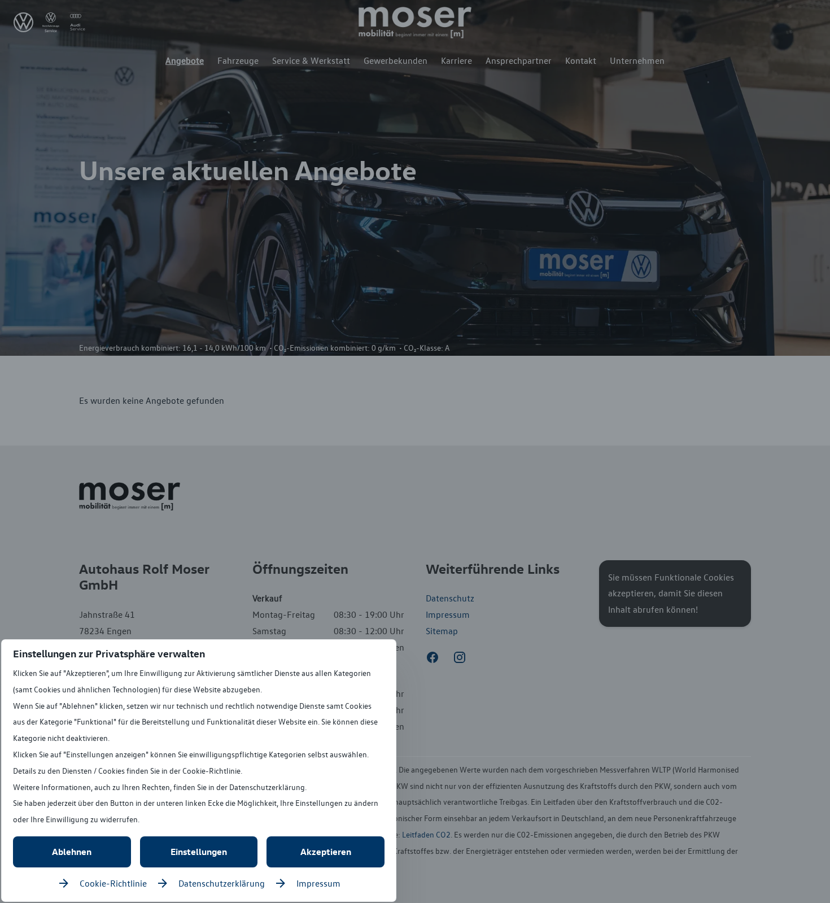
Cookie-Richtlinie (113, 883)
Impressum (318, 883)
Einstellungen (199, 851)
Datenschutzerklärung (221, 883)
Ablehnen (71, 851)
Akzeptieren (325, 851)
